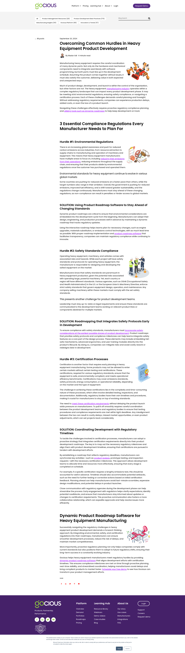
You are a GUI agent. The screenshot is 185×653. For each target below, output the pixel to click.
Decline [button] (128, 648)
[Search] (148, 18)
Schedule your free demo (114, 569)
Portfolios (80, 616)
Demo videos (99, 616)
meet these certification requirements (90, 403)
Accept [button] (119, 648)
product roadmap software (127, 233)
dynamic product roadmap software (78, 560)
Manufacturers (123, 616)
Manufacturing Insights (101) (46, 23)
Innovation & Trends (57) (90, 23)
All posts (40, 38)
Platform (75, 6)
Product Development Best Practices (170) (89, 19)
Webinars (98, 612)
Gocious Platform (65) (69, 23)
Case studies (99, 619)
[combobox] (134, 18)
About (107, 6)
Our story (121, 609)
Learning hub (95, 6)
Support (141, 610)
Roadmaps (81, 619)
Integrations (122, 619)
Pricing (85, 6)
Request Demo (141, 6)
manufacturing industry (118, 88)
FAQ (119, 623)
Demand (79, 612)
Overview (80, 609)
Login (116, 6)
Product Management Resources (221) (56, 19)
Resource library (101, 609)
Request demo (144, 617)
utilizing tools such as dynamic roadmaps (84, 111)
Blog (96, 623)
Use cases (121, 612)
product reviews (102, 458)
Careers (141, 613)
